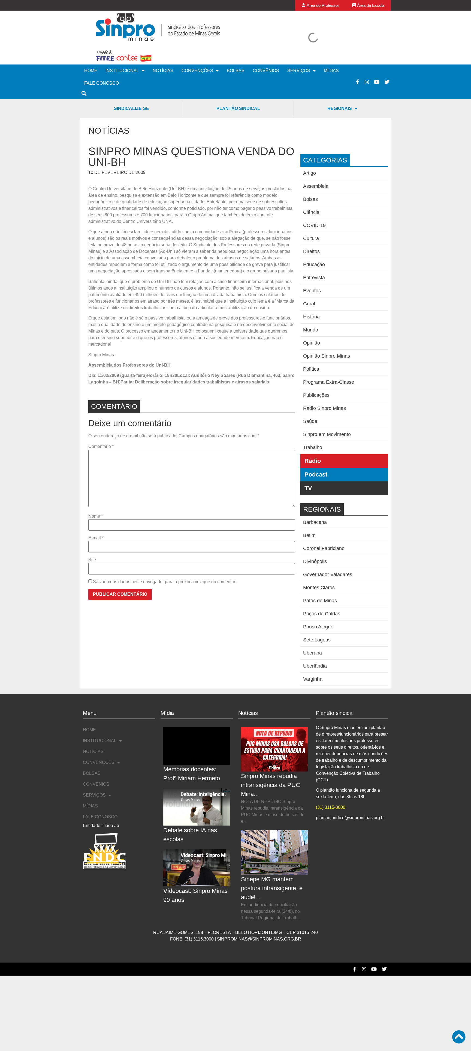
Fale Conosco (101, 83)
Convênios (266, 70)
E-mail (96, 538)
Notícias (163, 70)
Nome (95, 516)
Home (90, 70)
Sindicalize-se (131, 108)
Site (92, 560)
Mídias (331, 70)
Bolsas (235, 70)
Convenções (197, 70)
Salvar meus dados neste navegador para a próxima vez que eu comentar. (164, 582)
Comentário (101, 446)
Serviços (298, 70)
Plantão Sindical (238, 108)
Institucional (122, 70)
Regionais (339, 108)
